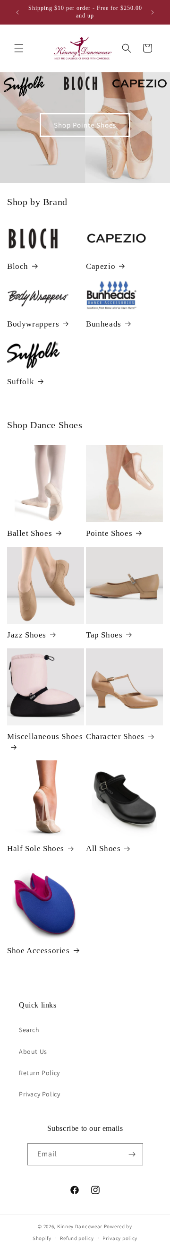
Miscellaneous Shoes (45, 736)
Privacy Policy (39, 1094)
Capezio (100, 266)
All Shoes (103, 848)
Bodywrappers (33, 323)
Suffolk (20, 381)
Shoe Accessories (38, 950)
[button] (18, 48)
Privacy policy (119, 1238)
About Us (33, 1051)
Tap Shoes (104, 634)
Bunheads (103, 323)
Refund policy (77, 1238)
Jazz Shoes (26, 634)
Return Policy (39, 1072)
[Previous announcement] (17, 12)
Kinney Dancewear (79, 1226)
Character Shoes (115, 736)
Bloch (17, 266)
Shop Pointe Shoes (85, 125)
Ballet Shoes (29, 533)
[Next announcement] (152, 12)
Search (29, 1029)
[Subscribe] (132, 1154)
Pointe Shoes (109, 533)
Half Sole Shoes (35, 848)
